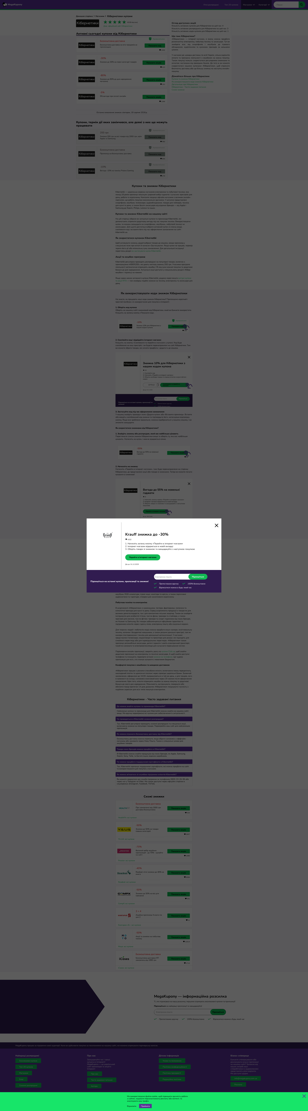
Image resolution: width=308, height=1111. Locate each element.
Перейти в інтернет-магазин (142, 557)
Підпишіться (198, 576)
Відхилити (131, 1106)
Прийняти (145, 1106)
